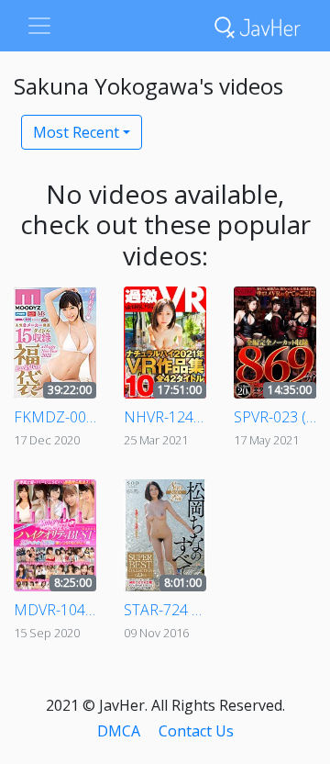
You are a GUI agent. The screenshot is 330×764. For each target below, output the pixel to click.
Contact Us (196, 731)
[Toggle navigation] (39, 25)
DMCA (118, 731)
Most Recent (76, 132)
